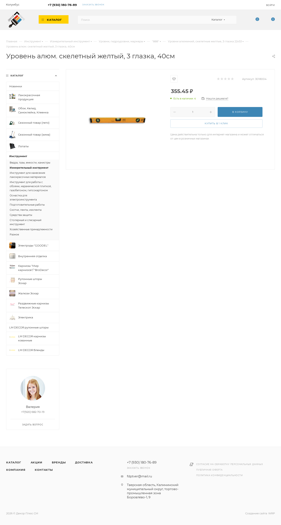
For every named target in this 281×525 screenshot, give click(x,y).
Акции (36, 462)
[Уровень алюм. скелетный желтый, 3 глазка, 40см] (118, 119)
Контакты (44, 469)
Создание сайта (256, 513)
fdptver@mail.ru (139, 476)
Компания (15, 469)
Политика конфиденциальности (219, 475)
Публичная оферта (209, 470)
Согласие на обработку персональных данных (229, 464)
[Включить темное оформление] (250, 4)
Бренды (59, 462)
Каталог (13, 462)
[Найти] (232, 19)
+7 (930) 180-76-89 (62, 5)
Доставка (84, 462)
